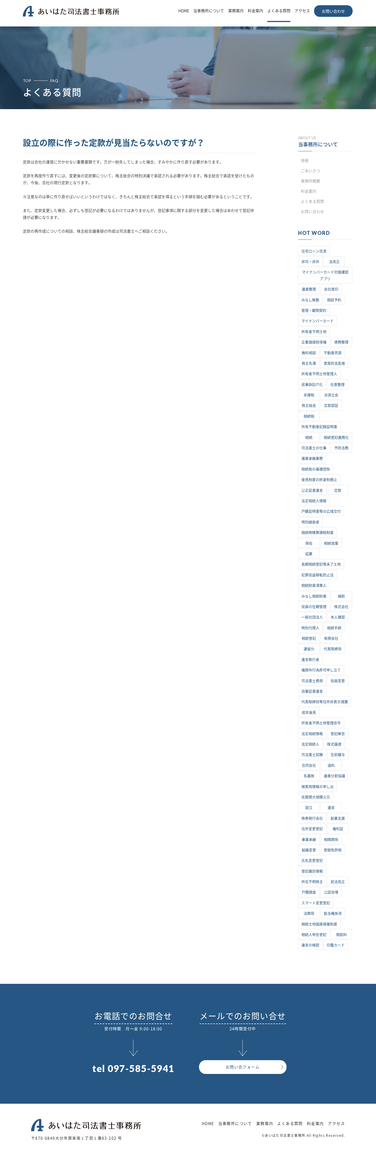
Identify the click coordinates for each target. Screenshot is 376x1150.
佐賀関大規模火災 (315, 797)
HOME (183, 11)
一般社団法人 (312, 617)
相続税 (309, 416)
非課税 (309, 395)
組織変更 (309, 850)
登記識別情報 (312, 871)
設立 (308, 807)
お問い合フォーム (243, 1067)
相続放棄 (331, 543)
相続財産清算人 (313, 585)
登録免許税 (333, 850)
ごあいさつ (310, 171)
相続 (308, 437)
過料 (331, 765)
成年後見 (309, 712)
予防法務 (341, 448)
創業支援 (338, 818)
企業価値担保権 (313, 342)
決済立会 (331, 395)
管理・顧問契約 (313, 310)
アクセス (302, 11)
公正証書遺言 (312, 490)
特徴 (305, 161)
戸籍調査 (309, 892)
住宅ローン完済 (313, 251)
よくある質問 (278, 11)
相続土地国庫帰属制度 (319, 924)
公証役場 (331, 892)
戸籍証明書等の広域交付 (321, 511)
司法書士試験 (312, 754)
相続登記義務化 (336, 437)
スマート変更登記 (315, 903)
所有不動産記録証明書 (319, 427)
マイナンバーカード (317, 321)
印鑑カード (336, 945)
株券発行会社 (312, 818)
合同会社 (309, 765)
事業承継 (309, 839)
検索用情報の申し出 (317, 786)
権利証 (338, 829)
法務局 (309, 913)
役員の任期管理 (313, 606)
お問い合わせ (333, 11)
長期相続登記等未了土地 (321, 564)
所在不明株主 (312, 882)
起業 (308, 554)
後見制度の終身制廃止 (319, 479)
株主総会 (309, 405)
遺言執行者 (310, 659)
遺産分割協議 (334, 776)
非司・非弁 (310, 261)
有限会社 (331, 638)
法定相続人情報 (313, 501)
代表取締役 (333, 649)
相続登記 (309, 638)
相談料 (341, 934)
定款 (337, 490)
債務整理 (341, 342)
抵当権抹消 (333, 913)
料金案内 (255, 11)
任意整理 (337, 384)
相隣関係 (331, 839)
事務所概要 (310, 181)
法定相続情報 (312, 734)
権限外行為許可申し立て (321, 670)
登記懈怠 (338, 734)
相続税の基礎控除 (315, 469)
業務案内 (236, 11)
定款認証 (331, 405)
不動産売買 (333, 353)
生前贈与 (338, 754)
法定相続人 (310, 744)
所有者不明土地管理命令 (321, 723)
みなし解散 (310, 300)
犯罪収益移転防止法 (317, 575)
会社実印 (331, 289)
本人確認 (338, 617)
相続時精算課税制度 (317, 532)
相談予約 (334, 300)
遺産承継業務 (312, 458)
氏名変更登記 (312, 860)
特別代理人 (310, 628)
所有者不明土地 (313, 331)
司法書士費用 (312, 681)
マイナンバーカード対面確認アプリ (325, 275)
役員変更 (338, 681)
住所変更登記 (312, 829)
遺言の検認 (310, 945)
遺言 (331, 807)
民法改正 (338, 882)
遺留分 (309, 649)
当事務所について (208, 11)
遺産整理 (309, 289)
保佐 (308, 543)
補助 (341, 596)
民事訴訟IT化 (312, 384)
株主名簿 (309, 363)
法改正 (334, 261)
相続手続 (334, 628)
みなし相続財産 (313, 596)
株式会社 (341, 606)
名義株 (309, 776)
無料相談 (309, 353)
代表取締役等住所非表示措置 (324, 702)
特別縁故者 (310, 522)
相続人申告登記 (313, 934)
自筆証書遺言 (312, 691)
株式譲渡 (334, 744)
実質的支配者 (334, 363)
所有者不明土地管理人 (319, 374)
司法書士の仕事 (313, 448)
